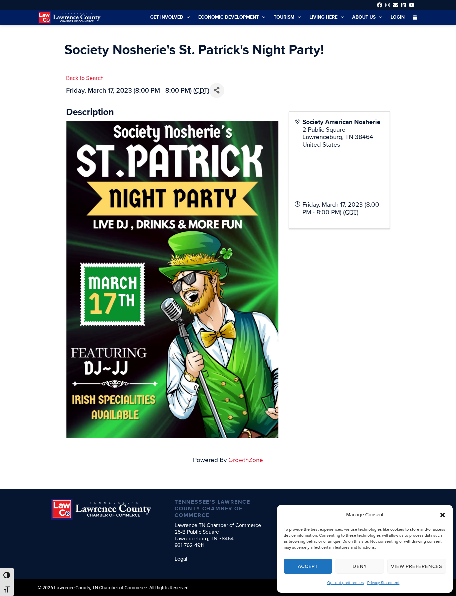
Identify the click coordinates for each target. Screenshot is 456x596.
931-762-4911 (189, 545)
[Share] (216, 90)
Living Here (323, 17)
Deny (360, 566)
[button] (442, 515)
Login (398, 17)
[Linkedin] (404, 5)
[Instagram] (387, 5)
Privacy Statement (383, 583)
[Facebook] (379, 5)
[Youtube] (412, 5)
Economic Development (228, 17)
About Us (364, 17)
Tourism (284, 17)
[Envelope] (395, 5)
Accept (308, 566)
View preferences (416, 566)
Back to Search (84, 78)
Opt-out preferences (345, 583)
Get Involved (166, 17)
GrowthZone (245, 460)
